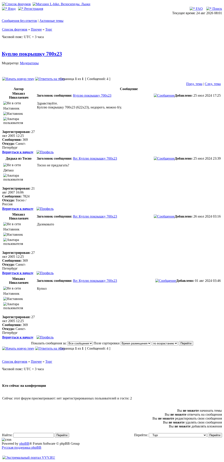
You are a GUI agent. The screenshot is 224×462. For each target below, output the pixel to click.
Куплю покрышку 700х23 (32, 54)
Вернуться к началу (17, 152)
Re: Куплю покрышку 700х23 (95, 158)
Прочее (36, 29)
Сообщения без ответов (19, 21)
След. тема (213, 84)
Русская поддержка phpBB (21, 447)
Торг (48, 29)
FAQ (199, 8)
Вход (11, 8)
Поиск (217, 8)
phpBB (24, 443)
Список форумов (14, 29)
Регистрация (33, 8)
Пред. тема (194, 84)
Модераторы (29, 63)
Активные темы (51, 21)
